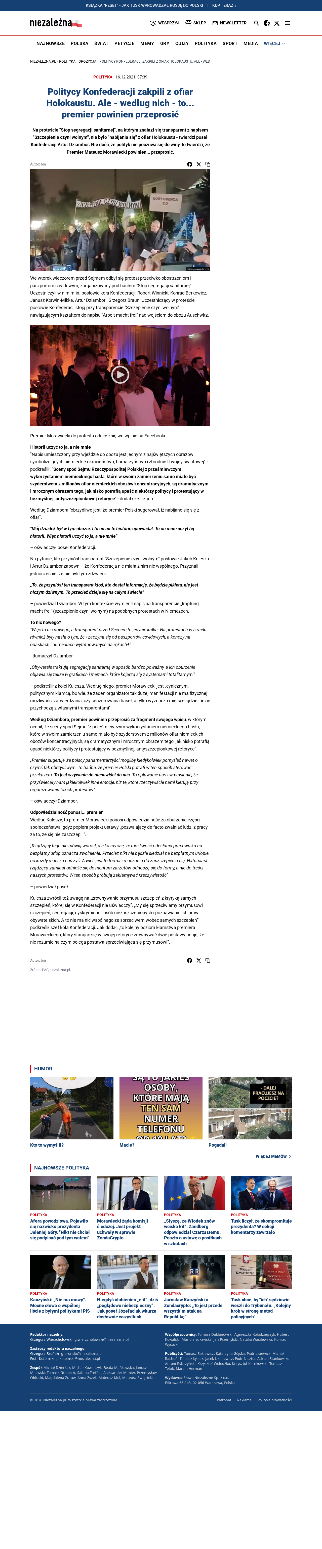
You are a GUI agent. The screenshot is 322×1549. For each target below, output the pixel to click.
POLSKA (79, 43)
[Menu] (287, 23)
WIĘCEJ (272, 43)
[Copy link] (207, 164)
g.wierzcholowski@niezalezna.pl (101, 1339)
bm (43, 164)
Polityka (67, 61)
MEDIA (251, 43)
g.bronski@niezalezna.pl (82, 1353)
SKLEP (199, 23)
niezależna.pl (43, 61)
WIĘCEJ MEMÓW (271, 1156)
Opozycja (87, 61)
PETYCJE (124, 43)
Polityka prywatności (275, 1400)
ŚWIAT (101, 43)
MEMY (147, 43)
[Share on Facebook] (189, 164)
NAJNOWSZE (50, 43)
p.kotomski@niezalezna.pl (78, 1358)
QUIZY (182, 43)
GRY (164, 43)
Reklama (244, 1400)
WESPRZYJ (168, 23)
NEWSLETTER (233, 23)
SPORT (230, 43)
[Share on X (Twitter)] (198, 164)
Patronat (224, 1400)
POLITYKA (206, 43)
